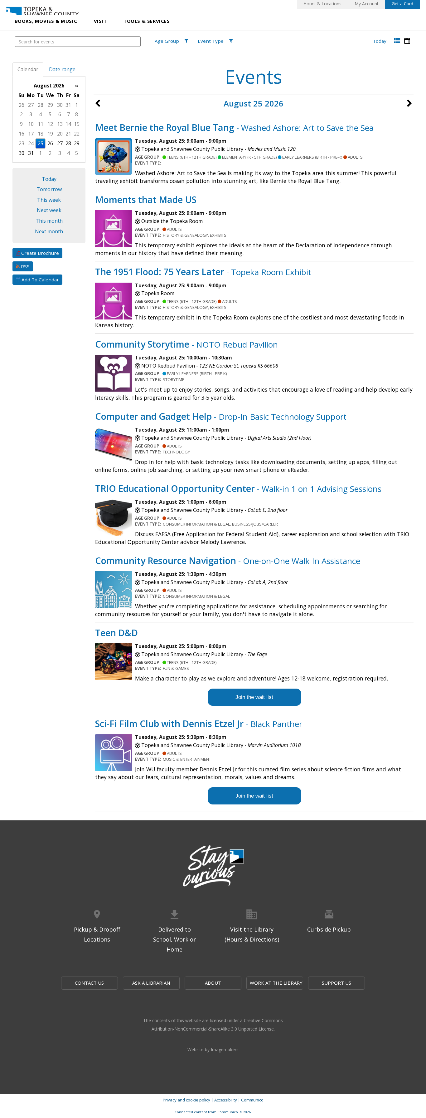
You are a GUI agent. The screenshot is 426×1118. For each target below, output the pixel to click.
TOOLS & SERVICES (146, 21)
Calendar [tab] (27, 69)
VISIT (100, 21)
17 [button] (31, 133)
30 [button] (60, 104)
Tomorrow (49, 189)
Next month (49, 231)
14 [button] (68, 124)
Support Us (336, 983)
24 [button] (31, 143)
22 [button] (77, 133)
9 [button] (21, 124)
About (213, 983)
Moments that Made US (145, 199)
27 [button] (31, 104)
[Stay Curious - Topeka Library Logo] (213, 867)
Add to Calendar (39, 279)
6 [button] (59, 114)
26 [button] (21, 104)
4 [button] (40, 114)
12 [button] (50, 124)
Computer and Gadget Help (220, 416)
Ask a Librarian (151, 983)
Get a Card (402, 4)
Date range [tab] (62, 69)
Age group (167, 41)
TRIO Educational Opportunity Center (238, 488)
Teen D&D (116, 632)
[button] (397, 41)
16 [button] (21, 133)
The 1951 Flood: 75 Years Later (203, 271)
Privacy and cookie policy (186, 1100)
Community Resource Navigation (227, 560)
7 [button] (68, 114)
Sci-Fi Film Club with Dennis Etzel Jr (198, 723)
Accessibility (225, 1100)
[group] (49, 119)
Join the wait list (254, 697)
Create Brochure (39, 253)
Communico (252, 1100)
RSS (25, 266)
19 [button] (50, 133)
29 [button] (50, 104)
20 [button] (60, 133)
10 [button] (31, 124)
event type (211, 41)
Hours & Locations (322, 4)
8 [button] (76, 114)
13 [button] (60, 124)
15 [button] (77, 124)
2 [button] (21, 114)
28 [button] (40, 104)
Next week (49, 210)
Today (379, 41)
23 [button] (21, 143)
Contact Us (89, 983)
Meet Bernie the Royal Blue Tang (234, 127)
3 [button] (30, 114)
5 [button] (50, 114)
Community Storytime (186, 344)
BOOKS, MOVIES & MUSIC (46, 21)
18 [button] (40, 133)
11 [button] (40, 124)
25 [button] (40, 143)
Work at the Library (276, 983)
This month (49, 220)
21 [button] (68, 133)
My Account (367, 4)
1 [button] (76, 104)
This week (49, 199)
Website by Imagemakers (213, 1049)
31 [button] (68, 104)
